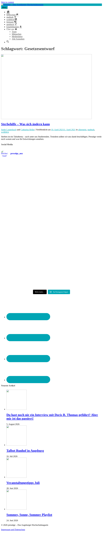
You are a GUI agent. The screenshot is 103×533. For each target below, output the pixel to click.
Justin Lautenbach (8, 130)
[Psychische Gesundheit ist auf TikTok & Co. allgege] (77, 255)
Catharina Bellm (27, 130)
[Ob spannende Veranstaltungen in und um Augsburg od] (26, 251)
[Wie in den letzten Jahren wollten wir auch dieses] (26, 226)
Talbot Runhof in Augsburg (25, 450)
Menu (4, 7)
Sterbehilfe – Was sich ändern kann (25, 124)
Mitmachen (16, 34)
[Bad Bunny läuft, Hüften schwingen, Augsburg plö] (77, 171)
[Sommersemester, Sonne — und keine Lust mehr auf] (77, 199)
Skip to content (7, 2)
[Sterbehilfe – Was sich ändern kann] (46, 118)
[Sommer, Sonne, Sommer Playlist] (16, 509)
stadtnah (90, 130)
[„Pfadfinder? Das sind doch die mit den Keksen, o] (77, 227)
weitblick (5, 132)
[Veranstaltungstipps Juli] (16, 477)
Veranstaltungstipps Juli (23, 482)
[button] (7, 42)
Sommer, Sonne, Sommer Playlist (29, 514)
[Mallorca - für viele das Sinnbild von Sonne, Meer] (26, 277)
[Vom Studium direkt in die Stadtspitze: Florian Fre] (26, 173)
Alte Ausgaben (18, 39)
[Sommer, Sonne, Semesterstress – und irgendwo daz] (26, 200)
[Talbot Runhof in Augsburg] (16, 445)
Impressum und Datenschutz (13, 529)
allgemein (82, 130)
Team (14, 32)
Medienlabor (17, 36)
